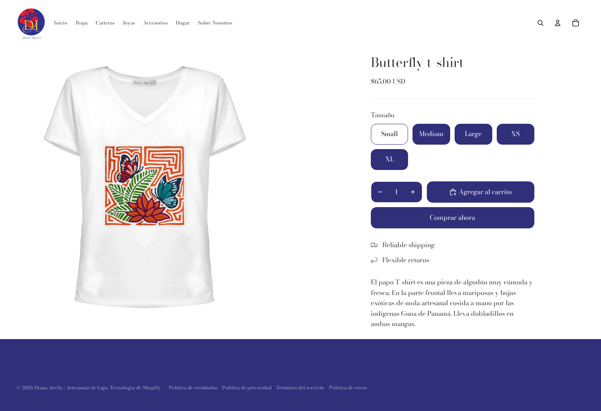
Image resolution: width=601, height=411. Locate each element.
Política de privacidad (246, 387)
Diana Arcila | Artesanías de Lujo (71, 387)
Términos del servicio (300, 387)
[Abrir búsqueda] (540, 23)
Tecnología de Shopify (135, 387)
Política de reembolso (193, 387)
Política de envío (348, 387)
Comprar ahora (452, 217)
